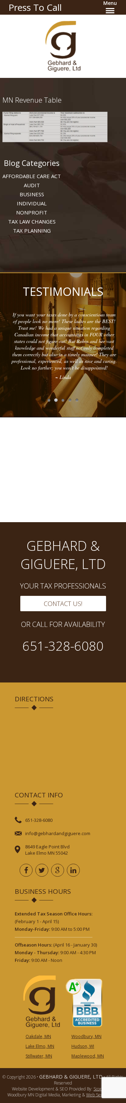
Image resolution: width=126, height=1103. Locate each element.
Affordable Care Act (31, 176)
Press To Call (35, 7)
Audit (32, 185)
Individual (32, 203)
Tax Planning (32, 230)
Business (32, 194)
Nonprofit (31, 212)
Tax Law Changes (32, 221)
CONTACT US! (63, 603)
